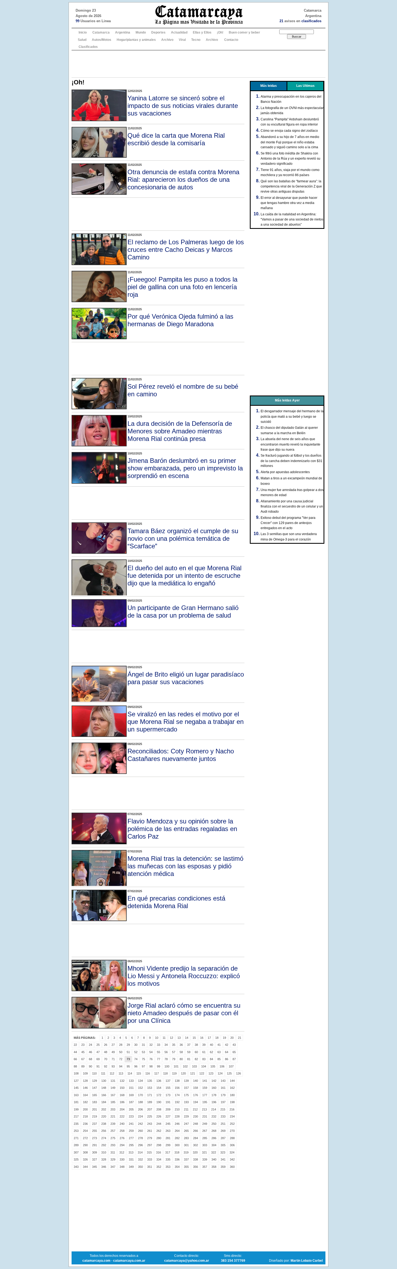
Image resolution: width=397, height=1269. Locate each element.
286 (213, 1138)
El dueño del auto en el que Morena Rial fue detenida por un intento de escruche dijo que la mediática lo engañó (184, 575)
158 (195, 1087)
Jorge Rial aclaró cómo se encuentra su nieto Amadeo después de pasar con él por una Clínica (183, 1013)
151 (131, 1087)
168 (122, 1095)
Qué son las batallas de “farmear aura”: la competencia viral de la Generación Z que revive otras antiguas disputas (291, 186)
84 (211, 1059)
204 (122, 1109)
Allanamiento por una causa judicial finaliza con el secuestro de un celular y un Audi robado (292, 506)
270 (232, 1130)
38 (196, 1044)
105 (212, 1066)
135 (149, 1080)
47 (98, 1052)
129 (94, 1080)
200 (85, 1109)
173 (168, 1095)
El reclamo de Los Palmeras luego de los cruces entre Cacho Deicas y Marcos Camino (185, 249)
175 (186, 1095)
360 (232, 1166)
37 (188, 1044)
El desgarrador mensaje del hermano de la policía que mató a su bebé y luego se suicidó (292, 416)
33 (158, 1044)
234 (232, 1116)
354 (177, 1166)
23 (83, 1044)
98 (151, 1066)
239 (112, 1123)
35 (173, 1044)
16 (201, 1037)
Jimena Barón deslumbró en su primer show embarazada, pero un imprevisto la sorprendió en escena (185, 468)
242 (140, 1123)
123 (210, 1073)
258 (122, 1130)
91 (98, 1066)
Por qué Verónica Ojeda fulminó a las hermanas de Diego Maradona (180, 320)
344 (85, 1166)
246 (177, 1123)
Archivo (167, 40)
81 (188, 1059)
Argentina (122, 32)
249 (204, 1123)
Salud (82, 40)
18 (216, 1037)
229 (186, 1116)
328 (103, 1159)
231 (204, 1116)
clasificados (311, 21)
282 (177, 1138)
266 (195, 1130)
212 (195, 1109)
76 (151, 1059)
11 (164, 1037)
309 (94, 1152)
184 (103, 1102)
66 (75, 1059)
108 (76, 1073)
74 (135, 1059)
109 (85, 1073)
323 (222, 1152)
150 (122, 1087)
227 (168, 1116)
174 (177, 1095)
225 (149, 1116)
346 (103, 1166)
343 (76, 1166)
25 (98, 1044)
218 (85, 1116)
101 (176, 1066)
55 (158, 1052)
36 (181, 1044)
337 (186, 1159)
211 (186, 1109)
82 (196, 1059)
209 (168, 1109)
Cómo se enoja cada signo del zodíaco (289, 131)
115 (138, 1073)
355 (186, 1166)
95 (128, 1066)
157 (186, 1087)
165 (94, 1095)
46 (90, 1052)
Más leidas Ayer (287, 400)
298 (158, 1145)
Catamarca (101, 32)
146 (85, 1087)
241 (131, 1123)
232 (213, 1116)
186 (122, 1102)
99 (158, 1066)
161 (223, 1087)
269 (223, 1130)
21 (239, 1037)
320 (195, 1152)
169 (131, 1095)
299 (168, 1145)
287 (223, 1138)
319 (186, 1152)
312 (121, 1152)
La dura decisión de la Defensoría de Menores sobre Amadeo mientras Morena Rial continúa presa (179, 431)
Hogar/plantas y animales (136, 40)
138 (177, 1080)
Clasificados (88, 47)
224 (140, 1116)
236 (85, 1123)
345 (94, 1166)
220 (103, 1116)
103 (194, 1066)
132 (122, 1080)
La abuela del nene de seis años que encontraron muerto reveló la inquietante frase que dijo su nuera (290, 444)
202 (103, 1109)
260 (140, 1130)
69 (98, 1059)
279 (149, 1138)
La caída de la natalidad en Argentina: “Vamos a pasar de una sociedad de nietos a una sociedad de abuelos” (292, 219)
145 (76, 1087)
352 (158, 1166)
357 (204, 1166)
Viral (182, 40)
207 (149, 1109)
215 (222, 1109)
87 (234, 1059)
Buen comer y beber (244, 32)
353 (168, 1166)
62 (211, 1052)
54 (151, 1052)
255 (94, 1130)
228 (177, 1116)
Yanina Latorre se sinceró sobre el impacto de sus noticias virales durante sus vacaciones (182, 105)
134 (140, 1080)
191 (168, 1102)
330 (122, 1159)
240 (122, 1123)
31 (143, 1044)
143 (223, 1080)
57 (173, 1052)
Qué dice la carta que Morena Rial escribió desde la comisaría (176, 139)
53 (143, 1052)
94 (120, 1066)
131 (112, 1080)
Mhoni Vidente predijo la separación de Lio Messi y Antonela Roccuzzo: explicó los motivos (183, 976)
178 (213, 1095)
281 (168, 1138)
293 (112, 1145)
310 (103, 1152)
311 (112, 1152)
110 (94, 1073)
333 (149, 1159)
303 (204, 1145)
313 (131, 1152)
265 (186, 1130)
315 (149, 1152)
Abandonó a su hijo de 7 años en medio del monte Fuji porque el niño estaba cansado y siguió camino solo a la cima (290, 142)
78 (166, 1059)
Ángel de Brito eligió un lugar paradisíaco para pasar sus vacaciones (185, 678)
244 (158, 1123)
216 (232, 1109)
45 (83, 1052)
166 (103, 1095)
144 (232, 1080)
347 (112, 1166)
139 (186, 1080)
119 (174, 1073)
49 (113, 1052)
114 (129, 1073)
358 (213, 1166)
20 (232, 1037)
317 (167, 1152)
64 (226, 1052)
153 (149, 1087)
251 (223, 1123)
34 (166, 1044)
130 (103, 1080)
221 (112, 1116)
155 (168, 1087)
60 (196, 1052)
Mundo (141, 32)
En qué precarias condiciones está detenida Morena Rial (176, 902)
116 (147, 1073)
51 (128, 1052)
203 (112, 1109)
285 (204, 1138)
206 (140, 1109)
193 (186, 1102)
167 (112, 1095)
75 (143, 1059)
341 (223, 1159)
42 (226, 1044)
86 (226, 1059)
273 (94, 1138)
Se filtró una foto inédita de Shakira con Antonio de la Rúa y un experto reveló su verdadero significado (290, 158)
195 (204, 1102)
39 (204, 1044)
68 (90, 1059)
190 (158, 1102)
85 (219, 1059)
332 (140, 1159)
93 (113, 1066)
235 (76, 1123)
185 (112, 1102)
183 (94, 1102)
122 (201, 1073)
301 (186, 1145)
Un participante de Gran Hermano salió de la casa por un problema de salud (182, 611)
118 (165, 1073)
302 (195, 1145)
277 (131, 1138)
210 (177, 1109)
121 (192, 1073)
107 (231, 1066)
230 (195, 1116)
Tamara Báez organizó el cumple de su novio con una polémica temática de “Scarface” (182, 538)
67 (83, 1059)
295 (131, 1145)
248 (195, 1123)
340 (213, 1159)
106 (222, 1066)
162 (232, 1087)
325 (76, 1159)
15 (194, 1037)
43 (234, 1044)
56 (166, 1052)
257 (112, 1130)
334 (158, 1159)
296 (140, 1145)
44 (75, 1052)
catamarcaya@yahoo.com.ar (186, 1261)
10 (156, 1037)
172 (158, 1095)
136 (158, 1080)
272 (85, 1138)
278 (140, 1138)
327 (94, 1159)
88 (75, 1066)
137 (168, 1080)
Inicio (83, 32)
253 (76, 1130)
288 (232, 1138)
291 (94, 1145)
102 (185, 1066)
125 (229, 1073)
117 (156, 1073)
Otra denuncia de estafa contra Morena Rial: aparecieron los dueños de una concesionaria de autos (183, 179)
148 (103, 1087)
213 (204, 1109)
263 (168, 1130)
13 (179, 1037)
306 (232, 1145)
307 (76, 1152)
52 (135, 1052)
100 (166, 1066)
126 (238, 1073)
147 (94, 1087)
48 (105, 1052)
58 (181, 1052)
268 (213, 1130)
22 (75, 1044)
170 (140, 1095)
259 (131, 1130)
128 (85, 1080)
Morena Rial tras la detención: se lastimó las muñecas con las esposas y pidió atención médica (185, 866)
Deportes (158, 32)
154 (158, 1087)
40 (211, 1044)
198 (232, 1102)
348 (122, 1166)
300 (177, 1145)
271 (76, 1138)
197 (223, 1102)
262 (158, 1130)
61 (204, 1052)
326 (85, 1159)
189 (149, 1102)
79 (173, 1059)
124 (220, 1073)
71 (113, 1059)
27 (113, 1044)
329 (112, 1159)
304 (213, 1145)
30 (135, 1044)
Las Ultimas (305, 86)
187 (131, 1102)
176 (195, 1095)
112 (112, 1073)
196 (213, 1102)
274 (103, 1138)
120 (183, 1073)
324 (232, 1152)
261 (149, 1130)
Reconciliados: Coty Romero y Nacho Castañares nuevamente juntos (180, 754)
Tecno (195, 40)
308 (85, 1152)
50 (120, 1052)
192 (177, 1102)
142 (213, 1080)
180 (232, 1095)
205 (131, 1109)
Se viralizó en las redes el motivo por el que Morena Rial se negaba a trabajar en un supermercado (185, 721)
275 (112, 1138)
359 (223, 1166)
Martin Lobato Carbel (307, 1261)
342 (232, 1159)
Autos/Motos (101, 40)
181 (76, 1102)
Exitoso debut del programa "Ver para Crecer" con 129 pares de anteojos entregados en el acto (288, 523)
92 (105, 1066)
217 (76, 1116)
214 (213, 1109)
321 (204, 1152)
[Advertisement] (198, 64)
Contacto (231, 40)
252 (232, 1123)
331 (131, 1159)
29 (128, 1044)
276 (122, 1138)
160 (213, 1087)
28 (120, 1044)
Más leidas (268, 86)
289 (76, 1145)
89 (83, 1066)
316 (158, 1152)
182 (85, 1102)
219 (94, 1116)
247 (186, 1123)
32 (151, 1044)
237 (94, 1123)
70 (105, 1059)
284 (195, 1138)
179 (223, 1095)
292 (103, 1145)
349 (131, 1166)
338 (195, 1159)
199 (76, 1109)
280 (158, 1138)
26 (105, 1044)
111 (103, 1073)
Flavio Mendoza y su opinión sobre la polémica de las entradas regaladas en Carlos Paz (182, 829)
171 (149, 1095)
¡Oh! (220, 32)
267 (204, 1130)
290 (85, 1145)
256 (103, 1130)
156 (177, 1087)
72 (120, 1059)
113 (121, 1073)
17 (209, 1037)
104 (203, 1066)
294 (122, 1145)
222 (122, 1116)
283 (186, 1138)
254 (85, 1130)
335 (168, 1159)
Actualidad (179, 32)
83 (204, 1059)
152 (140, 1087)
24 (90, 1044)
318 (176, 1152)
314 (140, 1152)
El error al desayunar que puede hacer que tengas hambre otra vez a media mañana (289, 203)
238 (103, 1123)
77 (158, 1059)
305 (223, 1145)
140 (195, 1080)
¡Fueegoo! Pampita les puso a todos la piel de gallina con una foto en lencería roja (182, 287)
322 (213, 1152)
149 (112, 1087)
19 (224, 1037)
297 (149, 1145)
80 (181, 1059)
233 (223, 1116)
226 (158, 1116)
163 (76, 1095)
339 (204, 1159)
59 (188, 1052)
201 (94, 1109)
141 (204, 1080)
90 (90, 1066)
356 (195, 1166)
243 (149, 1123)
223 (131, 1116)
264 (177, 1130)
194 (195, 1102)
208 (158, 1109)
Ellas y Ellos (202, 32)
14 (186, 1037)
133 (131, 1080)
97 (143, 1066)
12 (171, 1037)
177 (204, 1095)
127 (76, 1080)
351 (149, 1166)
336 (177, 1159)
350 (140, 1166)
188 (140, 1102)
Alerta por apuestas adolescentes (285, 472)
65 (234, 1052)
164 (85, 1095)
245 (168, 1123)
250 (213, 1123)
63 (219, 1052)
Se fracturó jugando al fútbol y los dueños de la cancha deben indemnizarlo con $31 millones (291, 461)
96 (135, 1066)
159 (204, 1087)
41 (219, 1044)
